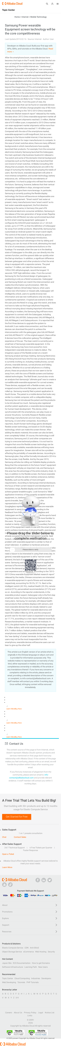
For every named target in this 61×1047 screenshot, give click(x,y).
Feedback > (30, 573)
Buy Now (18, 709)
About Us (18, 1012)
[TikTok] (10, 884)
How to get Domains (41, 963)
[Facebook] (37, 880)
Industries (35, 978)
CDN (27, 948)
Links (29, 1015)
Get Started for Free (17, 816)
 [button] (12, 549)
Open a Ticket (8, 854)
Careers (8, 1012)
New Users (43, 967)
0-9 (17, 998)
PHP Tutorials (33, 982)
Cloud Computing (22, 978)
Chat (4, 837)
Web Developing (9, 982)
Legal (40, 1012)
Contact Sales (20, 837)
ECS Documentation (21, 963)
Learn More (10, 709)
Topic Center (7, 978)
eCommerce (28, 952)
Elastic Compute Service (12, 948)
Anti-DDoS (34, 948)
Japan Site (6, 963)
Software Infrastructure (12, 967)
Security (51, 952)
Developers (46, 978)
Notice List (49, 1012)
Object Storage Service (12, 952)
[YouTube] (4, 884)
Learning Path (30, 967)
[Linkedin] (43, 880)
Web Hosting (40, 952)
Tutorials (21, 982)
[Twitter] (49, 880)
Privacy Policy (30, 1012)
